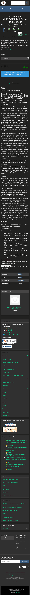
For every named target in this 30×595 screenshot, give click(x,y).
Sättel (4, 405)
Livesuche (5, 492)
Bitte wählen (7, 537)
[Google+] (25, 567)
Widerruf (4, 513)
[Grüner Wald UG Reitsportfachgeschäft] (5, 3)
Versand (10, 67)
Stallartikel (5, 399)
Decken (4, 379)
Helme (5, 365)
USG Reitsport (9, 260)
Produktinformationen (8, 517)
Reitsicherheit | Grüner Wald (10, 362)
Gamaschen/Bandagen (8, 382)
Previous (4, 304)
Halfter (4, 395)
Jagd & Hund (5, 415)
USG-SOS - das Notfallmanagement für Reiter (14, 503)
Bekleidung (5, 355)
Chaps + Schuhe (6, 359)
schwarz (20, 277)
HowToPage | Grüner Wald (21, 542)
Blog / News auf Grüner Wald (10, 479)
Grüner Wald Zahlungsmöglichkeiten (12, 507)
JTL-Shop (18, 592)
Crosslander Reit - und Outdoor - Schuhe (13, 375)
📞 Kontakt (9, 332)
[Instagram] (28, 567)
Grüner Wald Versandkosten (9, 510)
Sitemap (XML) (15, 581)
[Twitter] (23, 567)
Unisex (19, 274)
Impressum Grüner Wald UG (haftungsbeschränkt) (21, 547)
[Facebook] (20, 567)
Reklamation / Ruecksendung (10, 482)
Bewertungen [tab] (16, 83)
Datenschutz (5, 489)
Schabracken (5, 385)
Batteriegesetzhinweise (8, 495)
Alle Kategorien (7, 9)
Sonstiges (6, 372)
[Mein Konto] (27, 8)
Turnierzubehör (6, 409)
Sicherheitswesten (12, 50)
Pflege (4, 402)
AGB (3, 486)
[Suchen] (27, 3)
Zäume (4, 389)
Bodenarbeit (5, 412)
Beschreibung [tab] (6, 83)
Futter (4, 392)
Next (26, 304)
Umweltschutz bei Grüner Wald (10, 520)
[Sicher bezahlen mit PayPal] (10, 424)
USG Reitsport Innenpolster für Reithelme (15, 308)
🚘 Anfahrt (9, 330)
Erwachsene (20, 280)
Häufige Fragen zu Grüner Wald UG (20, 538)
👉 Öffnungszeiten (11, 329)
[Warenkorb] (23, 8)
